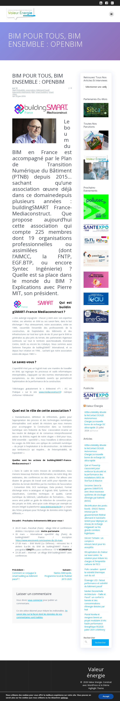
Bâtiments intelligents (21, 92)
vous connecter (35, 600)
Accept (106, 696)
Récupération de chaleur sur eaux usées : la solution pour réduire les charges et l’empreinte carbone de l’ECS (95, 558)
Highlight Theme (96, 688)
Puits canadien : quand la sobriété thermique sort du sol (95, 572)
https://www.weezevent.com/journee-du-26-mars (39, 540)
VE (17, 88)
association (31, 90)
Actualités (21, 90)
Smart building (42, 92)
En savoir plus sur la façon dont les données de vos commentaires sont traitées (41, 614)
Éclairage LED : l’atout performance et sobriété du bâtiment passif (96, 583)
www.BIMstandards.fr (50, 506)
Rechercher (89, 637)
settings (64, 697)
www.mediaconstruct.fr (50, 392)
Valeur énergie (94, 406)
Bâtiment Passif (42, 90)
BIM (33, 92)
